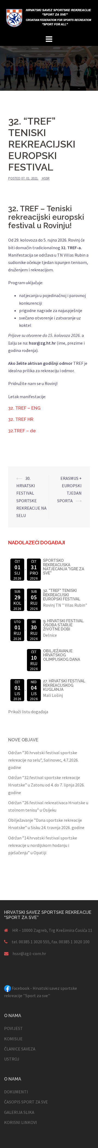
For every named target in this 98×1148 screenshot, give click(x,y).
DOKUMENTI (16, 1091)
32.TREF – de (22, 430)
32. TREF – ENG (24, 408)
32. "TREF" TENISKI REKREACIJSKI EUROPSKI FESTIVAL (61, 594)
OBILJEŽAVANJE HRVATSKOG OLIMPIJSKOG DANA (61, 655)
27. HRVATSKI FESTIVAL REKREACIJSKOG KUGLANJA (64, 685)
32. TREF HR (20, 419)
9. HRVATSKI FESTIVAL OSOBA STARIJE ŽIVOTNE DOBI (63, 625)
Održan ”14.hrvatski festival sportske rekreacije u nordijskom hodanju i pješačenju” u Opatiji (42, 845)
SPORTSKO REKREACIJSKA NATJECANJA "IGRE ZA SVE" (63, 566)
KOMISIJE (13, 1038)
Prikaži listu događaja (28, 711)
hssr (46, 178)
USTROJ (11, 1059)
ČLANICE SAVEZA (19, 1049)
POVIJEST (13, 1028)
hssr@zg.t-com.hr (29, 953)
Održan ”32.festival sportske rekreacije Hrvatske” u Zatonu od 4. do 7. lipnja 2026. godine (46, 785)
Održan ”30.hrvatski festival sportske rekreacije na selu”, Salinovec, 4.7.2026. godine (43, 760)
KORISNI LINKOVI (20, 1122)
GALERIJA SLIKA (19, 1112)
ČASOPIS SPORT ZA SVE (26, 1102)
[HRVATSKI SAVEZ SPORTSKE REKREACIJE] (49, 16)
